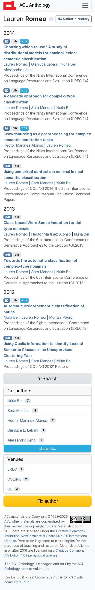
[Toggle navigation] (85, 5)
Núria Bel (68, 64)
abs (24, 41)
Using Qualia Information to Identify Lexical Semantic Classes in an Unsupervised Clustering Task (43, 349)
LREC (12, 469)
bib (14, 41)
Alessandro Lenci (17, 69)
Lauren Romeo (15, 64)
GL (9, 489)
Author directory (76, 19)
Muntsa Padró (61, 317)
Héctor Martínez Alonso (23, 145)
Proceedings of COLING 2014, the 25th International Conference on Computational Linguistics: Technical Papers (46, 194)
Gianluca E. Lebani (22, 430)
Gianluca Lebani (44, 64)
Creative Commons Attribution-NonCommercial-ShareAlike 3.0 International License (46, 536)
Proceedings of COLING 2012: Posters (35, 366)
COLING (14, 479)
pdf (7, 166)
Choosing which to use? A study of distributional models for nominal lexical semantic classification (40, 53)
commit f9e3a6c (17, 582)
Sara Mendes (42, 107)
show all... (47, 448)
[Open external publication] (6, 41)
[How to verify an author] (51, 19)
